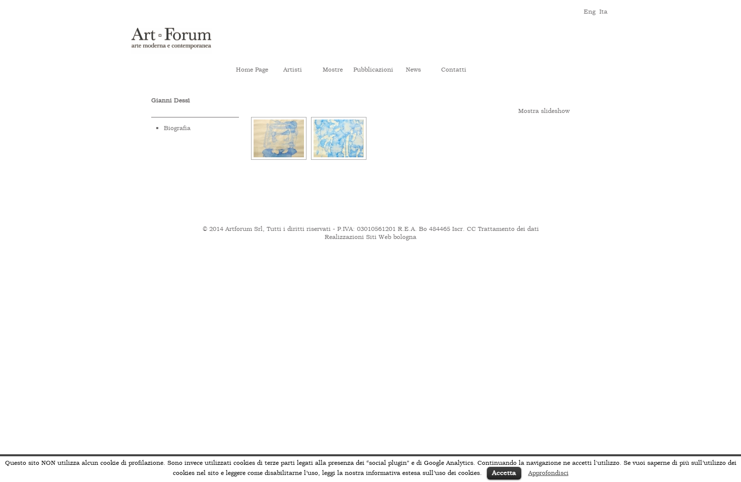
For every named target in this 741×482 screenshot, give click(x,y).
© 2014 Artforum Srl (233, 229)
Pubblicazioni (373, 70)
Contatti (453, 70)
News (413, 70)
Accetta (504, 472)
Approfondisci (548, 473)
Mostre (333, 70)
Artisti (292, 70)
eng (589, 11)
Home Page (252, 70)
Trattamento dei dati (508, 229)
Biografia (177, 128)
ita (603, 11)
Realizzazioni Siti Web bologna (370, 237)
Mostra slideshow (544, 111)
